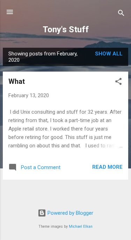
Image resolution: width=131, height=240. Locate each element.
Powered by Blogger (69, 213)
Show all (109, 54)
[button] (118, 82)
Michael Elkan (81, 226)
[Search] (121, 14)
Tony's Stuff (66, 29)
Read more (107, 167)
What (16, 81)
